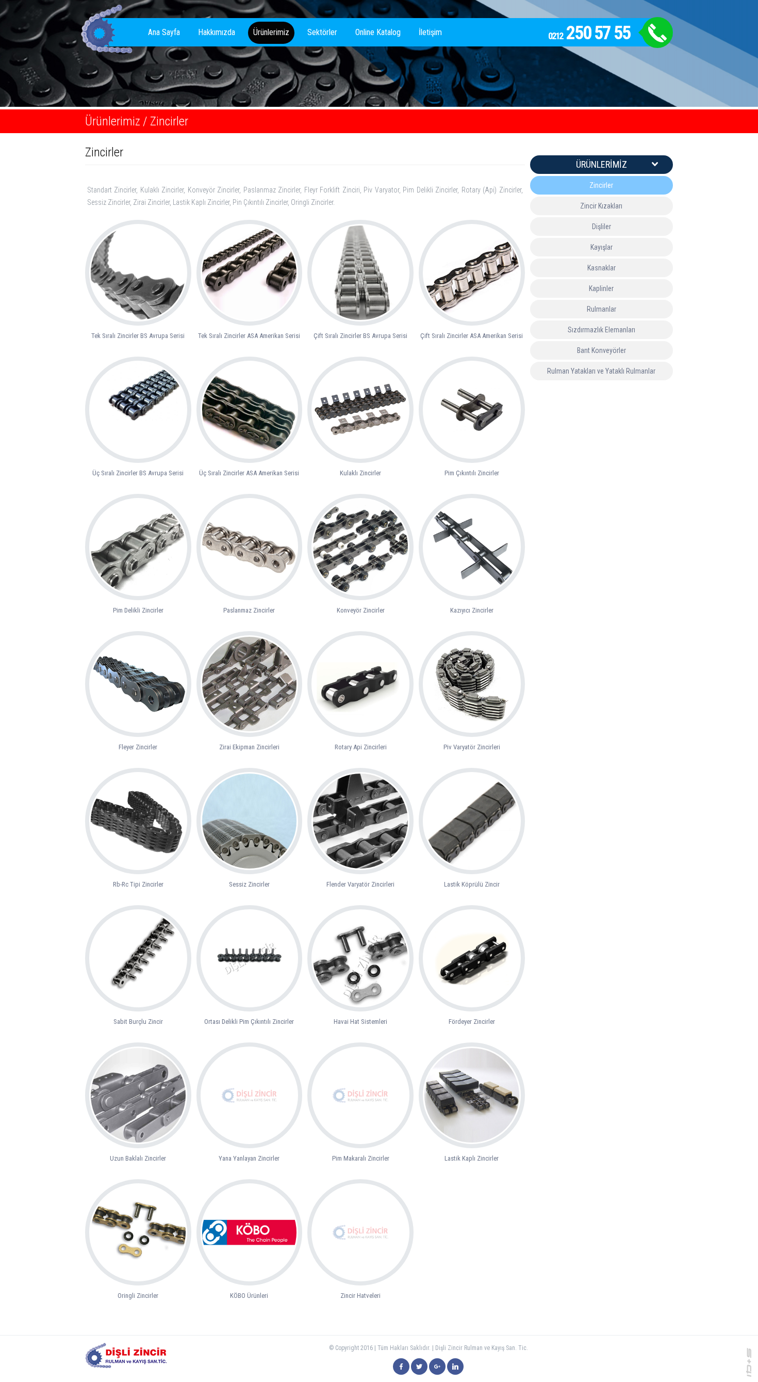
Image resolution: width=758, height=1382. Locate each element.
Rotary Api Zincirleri (361, 747)
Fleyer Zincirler (138, 747)
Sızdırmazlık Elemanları (601, 330)
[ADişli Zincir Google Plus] (437, 1366)
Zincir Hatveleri (360, 1295)
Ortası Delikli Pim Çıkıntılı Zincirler (249, 1021)
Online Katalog (378, 32)
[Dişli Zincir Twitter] (419, 1366)
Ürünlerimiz (271, 32)
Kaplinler (601, 288)
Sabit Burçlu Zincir (138, 1021)
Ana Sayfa (164, 32)
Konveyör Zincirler (361, 610)
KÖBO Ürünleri (249, 1295)
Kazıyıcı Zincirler (471, 610)
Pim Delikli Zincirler (138, 610)
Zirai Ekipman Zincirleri (249, 747)
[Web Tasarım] (749, 1361)
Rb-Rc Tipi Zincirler (138, 884)
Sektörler (322, 32)
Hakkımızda (216, 32)
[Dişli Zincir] (401, 1366)
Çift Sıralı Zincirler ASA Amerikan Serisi (471, 336)
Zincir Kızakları (601, 206)
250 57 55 (589, 33)
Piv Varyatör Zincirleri (471, 747)
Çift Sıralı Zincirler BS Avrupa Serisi (360, 336)
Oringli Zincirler (138, 1295)
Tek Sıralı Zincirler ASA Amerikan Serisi (249, 336)
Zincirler (169, 121)
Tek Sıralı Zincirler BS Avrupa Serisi (138, 336)
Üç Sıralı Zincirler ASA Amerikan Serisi (249, 473)
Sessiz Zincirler (249, 884)
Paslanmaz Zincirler (249, 610)
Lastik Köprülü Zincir (472, 884)
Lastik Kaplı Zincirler (471, 1158)
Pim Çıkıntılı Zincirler (471, 473)
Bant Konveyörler (601, 350)
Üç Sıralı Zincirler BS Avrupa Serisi (138, 473)
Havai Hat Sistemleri (360, 1021)
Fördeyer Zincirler (472, 1021)
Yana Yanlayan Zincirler (249, 1158)
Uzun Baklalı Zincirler (138, 1158)
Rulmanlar (601, 309)
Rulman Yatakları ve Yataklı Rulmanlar (601, 371)
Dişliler (601, 226)
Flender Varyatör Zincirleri (360, 884)
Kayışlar (601, 247)
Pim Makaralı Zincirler (360, 1158)
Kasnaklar (601, 268)
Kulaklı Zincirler (360, 473)
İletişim (430, 32)
